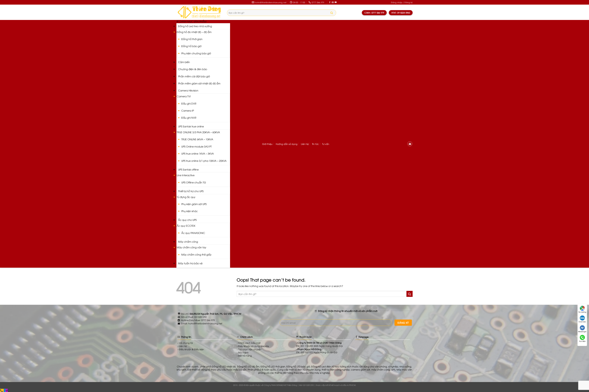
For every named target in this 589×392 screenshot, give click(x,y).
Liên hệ (305, 144)
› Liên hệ (182, 346)
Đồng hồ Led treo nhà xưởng (195, 26)
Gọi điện (582, 341)
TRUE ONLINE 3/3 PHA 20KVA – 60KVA (198, 132)
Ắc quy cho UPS (187, 219)
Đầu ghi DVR (188, 103)
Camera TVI (184, 96)
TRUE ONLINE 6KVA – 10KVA (197, 139)
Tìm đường (582, 312)
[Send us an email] (333, 2)
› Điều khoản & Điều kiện (191, 349)
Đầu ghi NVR (188, 117)
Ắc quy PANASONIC (193, 233)
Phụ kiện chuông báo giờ (196, 53)
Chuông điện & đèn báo (192, 69)
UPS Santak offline (188, 169)
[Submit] (331, 13)
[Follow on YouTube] (336, 2)
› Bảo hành (243, 352)
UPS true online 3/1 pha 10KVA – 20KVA (204, 160)
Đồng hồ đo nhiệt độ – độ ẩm (194, 32)
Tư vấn (325, 144)
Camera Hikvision (188, 90)
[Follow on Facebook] (330, 2)
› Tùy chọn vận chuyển (249, 349)
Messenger (582, 331)
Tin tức (315, 144)
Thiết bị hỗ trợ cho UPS (191, 191)
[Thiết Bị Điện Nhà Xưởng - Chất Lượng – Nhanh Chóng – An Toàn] (199, 12)
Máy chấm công (188, 241)
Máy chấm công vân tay (191, 247)
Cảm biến (184, 62)
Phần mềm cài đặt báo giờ (194, 76)
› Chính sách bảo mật (249, 342)
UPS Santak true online (191, 126)
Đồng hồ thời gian (191, 39)
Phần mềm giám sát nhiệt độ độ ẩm (199, 83)
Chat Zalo (582, 322)
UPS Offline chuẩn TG (193, 182)
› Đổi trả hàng (244, 355)
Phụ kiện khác (189, 211)
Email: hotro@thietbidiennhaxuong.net (201, 323)
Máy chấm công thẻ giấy (196, 254)
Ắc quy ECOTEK (186, 225)
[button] (402, 2)
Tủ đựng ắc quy (186, 197)
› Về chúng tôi (185, 342)
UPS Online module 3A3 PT (196, 146)
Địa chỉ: (210, 313)
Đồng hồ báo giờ (191, 46)
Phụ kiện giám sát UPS (194, 204)
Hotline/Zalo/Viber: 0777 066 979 (197, 320)
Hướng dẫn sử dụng (286, 144)
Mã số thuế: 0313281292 (194, 316)
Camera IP (187, 110)
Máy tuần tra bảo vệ (190, 263)
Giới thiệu (267, 144)
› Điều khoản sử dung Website (253, 346)
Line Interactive (185, 175)
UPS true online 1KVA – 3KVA (197, 153)
